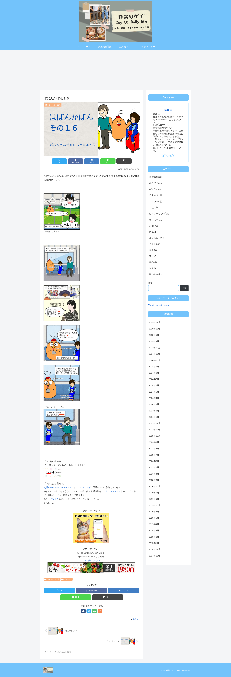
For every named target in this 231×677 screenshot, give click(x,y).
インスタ (54, 499)
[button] (124, 161)
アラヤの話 (157, 201)
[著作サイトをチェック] (83, 611)
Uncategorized (156, 274)
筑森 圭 (168, 110)
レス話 (152, 268)
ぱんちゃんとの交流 (52, 579)
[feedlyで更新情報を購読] (94, 611)
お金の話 (153, 226)
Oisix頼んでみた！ (92, 560)
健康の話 (153, 250)
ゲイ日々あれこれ (158, 189)
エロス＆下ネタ (156, 238)
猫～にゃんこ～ (156, 219)
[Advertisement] (115, 69)
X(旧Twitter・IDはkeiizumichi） (59, 487)
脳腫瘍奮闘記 (155, 177)
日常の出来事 (155, 195)
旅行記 (152, 256)
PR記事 (153, 232)
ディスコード (84, 487)
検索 (150, 283)
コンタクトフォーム (111, 491)
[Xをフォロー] (89, 611)
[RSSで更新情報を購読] (100, 611)
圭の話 (155, 207)
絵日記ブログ (67, 579)
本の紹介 (153, 262)
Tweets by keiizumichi (158, 305)
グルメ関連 (154, 244)
